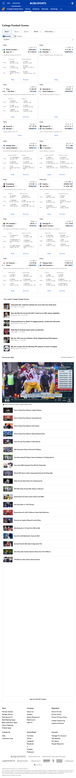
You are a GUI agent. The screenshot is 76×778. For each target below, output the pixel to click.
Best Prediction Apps (9, 723)
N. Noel (25, 66)
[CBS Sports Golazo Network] (53, 756)
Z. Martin (12, 279)
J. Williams (49, 239)
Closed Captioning (58, 721)
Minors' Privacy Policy (59, 717)
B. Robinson (27, 279)
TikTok (29, 738)
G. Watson (13, 101)
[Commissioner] (48, 760)
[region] (38, 382)
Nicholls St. (46, 89)
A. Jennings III (62, 283)
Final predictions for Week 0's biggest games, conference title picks (35, 322)
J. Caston (62, 206)
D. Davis (25, 72)
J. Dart (25, 101)
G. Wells (48, 275)
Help (3, 736)
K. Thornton (26, 166)
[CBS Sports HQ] (34, 756)
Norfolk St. (46, 49)
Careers (29, 714)
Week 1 (7, 32)
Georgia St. (46, 223)
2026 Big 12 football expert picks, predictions (27, 330)
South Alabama (47, 91)
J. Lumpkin (27, 245)
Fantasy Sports (7, 714)
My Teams (55, 741)
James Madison (11, 148)
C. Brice (25, 61)
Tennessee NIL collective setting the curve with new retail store (33, 305)
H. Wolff (60, 275)
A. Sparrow (13, 162)
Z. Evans (25, 105)
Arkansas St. (10, 186)
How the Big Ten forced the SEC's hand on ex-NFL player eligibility (35, 313)
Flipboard (30, 752)
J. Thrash (48, 244)
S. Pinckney (63, 166)
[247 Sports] (8, 761)
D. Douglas (49, 205)
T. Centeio (26, 157)
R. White (62, 162)
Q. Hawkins (13, 196)
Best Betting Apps (8, 720)
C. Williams (13, 200)
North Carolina (11, 49)
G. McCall (63, 157)
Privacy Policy (56, 714)
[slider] (38, 397)
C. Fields (26, 235)
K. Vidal (12, 105)
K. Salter (48, 196)
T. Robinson (49, 162)
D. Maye (12, 61)
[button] (3, 3)
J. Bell (62, 239)
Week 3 (26, 32)
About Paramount (33, 717)
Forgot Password (58, 744)
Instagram (30, 741)
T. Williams (27, 240)
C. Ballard (49, 157)
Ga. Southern (47, 128)
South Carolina (47, 226)
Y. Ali (11, 166)
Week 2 (16, 32)
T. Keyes (62, 196)
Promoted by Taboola (66, 357)
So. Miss (45, 186)
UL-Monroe (10, 263)
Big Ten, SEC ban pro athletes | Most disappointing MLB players (34, 338)
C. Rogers (12, 275)
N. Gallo (48, 283)
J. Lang (24, 200)
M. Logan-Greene (15, 245)
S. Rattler (63, 235)
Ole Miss (11, 91)
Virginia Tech (47, 263)
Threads (30, 749)
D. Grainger (49, 235)
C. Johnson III (14, 235)
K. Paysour (13, 71)
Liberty (45, 184)
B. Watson (61, 279)
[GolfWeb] (38, 765)
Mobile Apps (6, 728)
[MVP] (59, 760)
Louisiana (9, 226)
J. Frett (12, 283)
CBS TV (29, 723)
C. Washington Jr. (15, 239)
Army (44, 145)
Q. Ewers (26, 275)
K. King (48, 279)
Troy (7, 89)
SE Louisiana (10, 223)
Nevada (9, 128)
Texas (8, 265)
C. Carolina (46, 148)
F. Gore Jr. (63, 200)
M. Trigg (25, 109)
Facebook (30, 744)
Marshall (45, 52)
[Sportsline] (22, 761)
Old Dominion (47, 265)
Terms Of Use (56, 712)
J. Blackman (25, 196)
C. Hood (12, 66)
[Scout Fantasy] (69, 761)
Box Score (26, 79)
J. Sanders (26, 283)
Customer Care (7, 738)
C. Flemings (25, 204)
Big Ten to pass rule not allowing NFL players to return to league (34, 347)
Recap (12, 79)
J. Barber (12, 109)
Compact (19, 36)
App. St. (9, 52)
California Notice (58, 723)
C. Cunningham (14, 157)
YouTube (30, 736)
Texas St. (9, 126)
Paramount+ (31, 720)
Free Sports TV (7, 717)
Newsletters (56, 738)
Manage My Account (59, 736)
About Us (30, 712)
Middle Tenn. (11, 145)
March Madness (7, 725)
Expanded (7, 36)
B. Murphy (49, 166)
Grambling (10, 184)
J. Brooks (62, 244)
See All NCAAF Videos (38, 699)
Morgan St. (46, 126)
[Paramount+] (35, 760)
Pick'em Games (7, 712)
